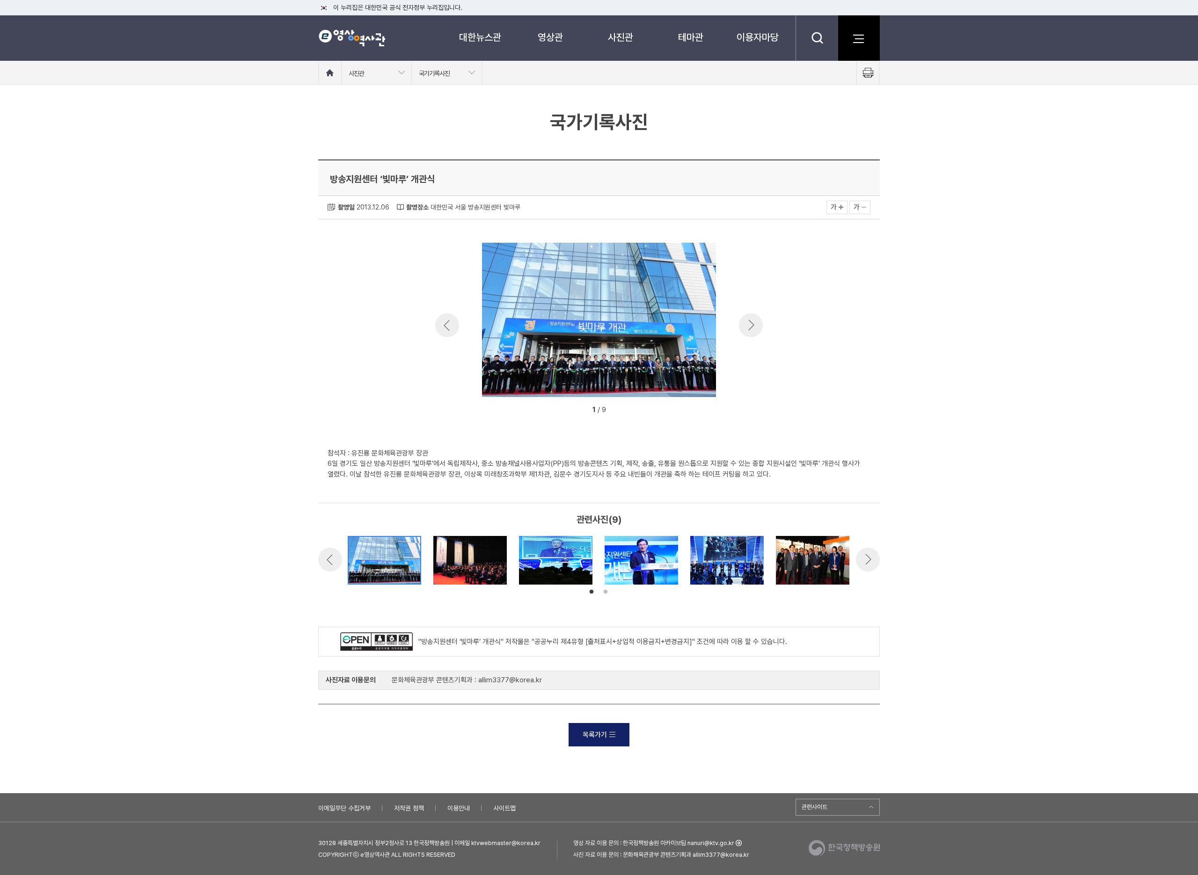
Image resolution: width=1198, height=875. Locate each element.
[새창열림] (379, 641)
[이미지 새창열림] (599, 394)
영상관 (550, 37)
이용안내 (458, 808)
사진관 (620, 37)
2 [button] (605, 592)
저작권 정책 (409, 808)
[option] (599, 321)
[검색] (817, 38)
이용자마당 (758, 37)
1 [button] (591, 592)
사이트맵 (504, 808)
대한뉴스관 (480, 37)
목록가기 (595, 734)
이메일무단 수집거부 (344, 808)
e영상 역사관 (351, 37)
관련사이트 (814, 806)
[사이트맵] (858, 38)
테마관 (690, 37)
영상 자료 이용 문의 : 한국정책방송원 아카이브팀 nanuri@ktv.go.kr (653, 842)
